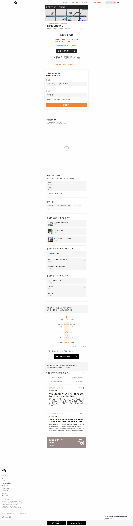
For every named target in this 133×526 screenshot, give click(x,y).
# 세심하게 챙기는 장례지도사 (76, 377)
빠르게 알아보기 (66, 105)
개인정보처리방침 (6, 483)
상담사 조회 (5, 495)
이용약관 (4, 480)
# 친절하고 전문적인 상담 (56, 381)
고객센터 (4, 493)
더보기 (80, 388)
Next (85, 16)
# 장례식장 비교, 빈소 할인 (56, 377)
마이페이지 (5, 490)
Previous (47, 16)
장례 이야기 (5, 475)
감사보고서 (5, 485)
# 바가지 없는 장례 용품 (77, 381)
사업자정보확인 (6, 488)
